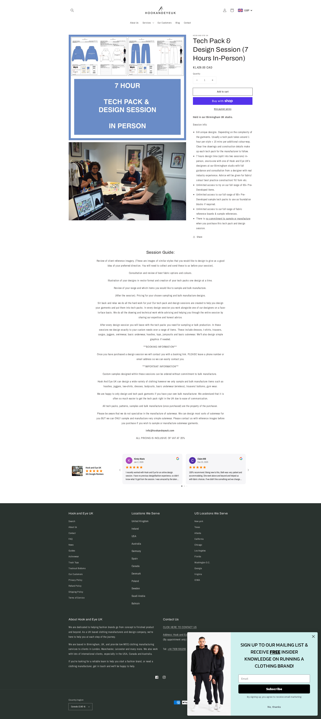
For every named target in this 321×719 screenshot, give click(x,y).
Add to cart (223, 91)
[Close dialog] (313, 636)
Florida (197, 556)
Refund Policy (75, 585)
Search (72, 521)
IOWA (197, 579)
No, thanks (274, 707)
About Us (73, 527)
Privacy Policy (75, 579)
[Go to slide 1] (181, 486)
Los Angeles (200, 550)
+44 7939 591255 (177, 649)
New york (198, 521)
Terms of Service (77, 597)
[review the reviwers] (177, 459)
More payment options (222, 109)
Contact (72, 533)
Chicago (198, 544)
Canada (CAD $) (78, 706)
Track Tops (74, 562)
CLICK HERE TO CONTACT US (180, 627)
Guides (72, 550)
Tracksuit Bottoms (77, 568)
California (198, 538)
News (71, 544)
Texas (197, 527)
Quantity (196, 73)
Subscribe (274, 688)
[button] (72, 10)
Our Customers (76, 574)
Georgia (198, 568)
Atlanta (197, 533)
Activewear (74, 556)
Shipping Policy (76, 591)
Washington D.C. (202, 562)
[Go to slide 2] (184, 486)
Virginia (198, 574)
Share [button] (199, 236)
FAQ (71, 538)
